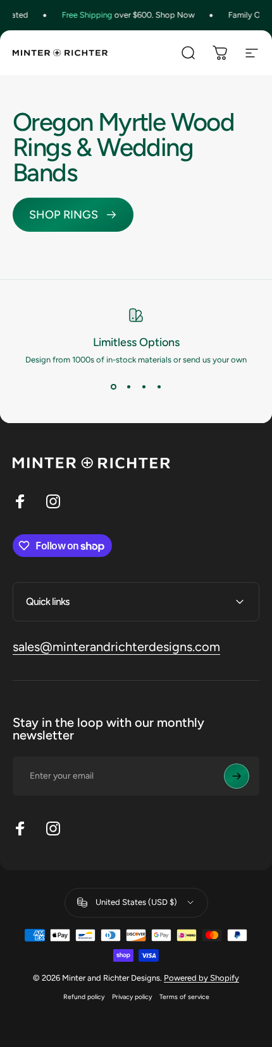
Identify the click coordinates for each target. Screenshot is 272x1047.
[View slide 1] (113, 387)
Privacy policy (132, 997)
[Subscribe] (236, 776)
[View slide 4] (158, 387)
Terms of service (184, 997)
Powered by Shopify (201, 978)
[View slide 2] (128, 387)
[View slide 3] (143, 387)
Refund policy (83, 997)
